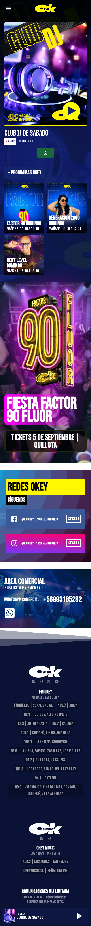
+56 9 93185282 (56, 897)
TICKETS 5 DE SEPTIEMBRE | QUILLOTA (45, 441)
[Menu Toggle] (8, 8)
